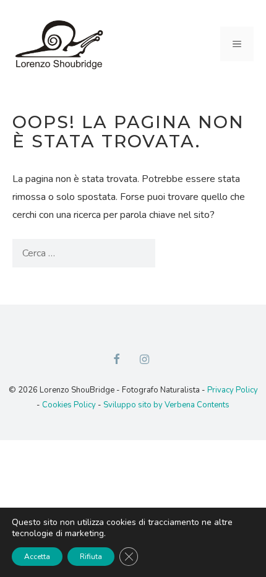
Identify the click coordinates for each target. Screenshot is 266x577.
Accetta (37, 557)
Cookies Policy (69, 404)
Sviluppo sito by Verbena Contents (166, 404)
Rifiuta (91, 557)
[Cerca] (176, 253)
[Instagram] (145, 360)
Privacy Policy (232, 390)
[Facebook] (116, 360)
